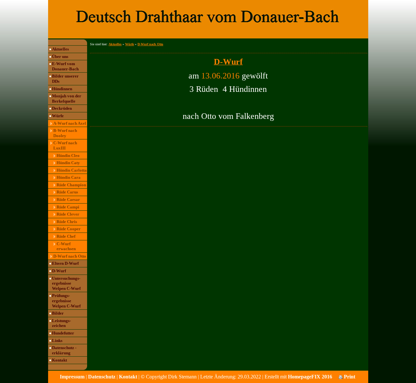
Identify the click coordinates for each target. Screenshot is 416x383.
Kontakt (59, 360)
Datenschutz (101, 376)
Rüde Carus (67, 192)
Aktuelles (60, 49)
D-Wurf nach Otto (69, 256)
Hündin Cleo (68, 155)
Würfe (58, 115)
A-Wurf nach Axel (69, 123)
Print (349, 376)
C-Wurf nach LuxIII (65, 145)
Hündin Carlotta (72, 170)
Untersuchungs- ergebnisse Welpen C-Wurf (66, 283)
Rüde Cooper (69, 228)
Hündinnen (62, 88)
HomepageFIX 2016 (310, 376)
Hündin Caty (68, 162)
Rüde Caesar (68, 199)
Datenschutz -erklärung (64, 350)
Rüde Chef (66, 236)
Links (57, 340)
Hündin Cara (69, 177)
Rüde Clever (68, 214)
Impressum (72, 376)
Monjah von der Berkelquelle (66, 98)
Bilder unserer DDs (65, 79)
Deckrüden (62, 108)
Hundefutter (63, 333)
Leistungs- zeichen (61, 323)
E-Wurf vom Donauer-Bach (65, 66)
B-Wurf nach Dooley (65, 133)
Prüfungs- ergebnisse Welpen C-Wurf (66, 300)
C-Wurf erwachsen (66, 246)
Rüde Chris (67, 221)
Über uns (60, 56)
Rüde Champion (71, 184)
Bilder (58, 313)
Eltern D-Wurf (65, 263)
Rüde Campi (68, 207)
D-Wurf (59, 270)
